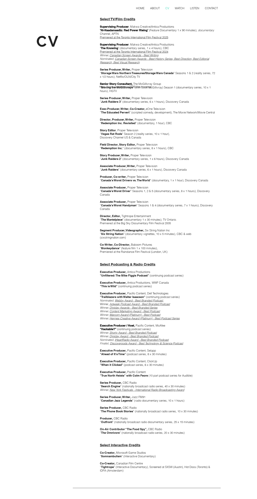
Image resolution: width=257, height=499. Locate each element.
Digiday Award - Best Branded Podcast (133, 336)
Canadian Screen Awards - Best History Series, (144, 59)
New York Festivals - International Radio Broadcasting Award (146, 390)
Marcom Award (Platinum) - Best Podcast (134, 315)
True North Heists (112, 375)
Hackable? (108, 329)
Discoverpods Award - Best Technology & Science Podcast (146, 343)
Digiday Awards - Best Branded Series (133, 307)
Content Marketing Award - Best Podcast (134, 311)
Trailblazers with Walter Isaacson (122, 296)
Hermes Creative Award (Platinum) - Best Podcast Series (144, 318)
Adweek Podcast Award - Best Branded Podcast (139, 304)
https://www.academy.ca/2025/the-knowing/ (125, 86)
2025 (165, 37)
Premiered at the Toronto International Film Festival (131, 37)
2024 (165, 51)
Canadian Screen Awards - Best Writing (133, 55)
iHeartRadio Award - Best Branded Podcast (142, 340)
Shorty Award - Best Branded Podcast (133, 332)
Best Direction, (183, 59)
